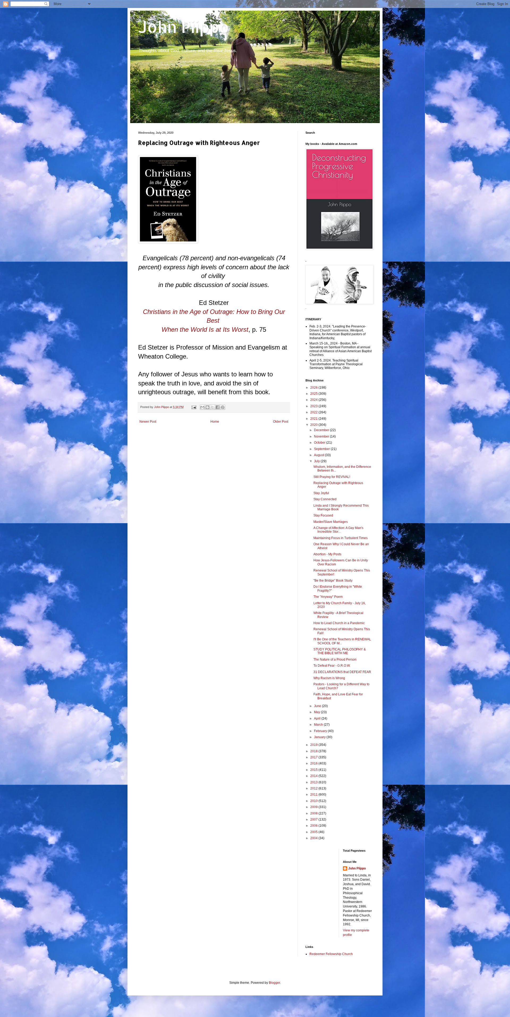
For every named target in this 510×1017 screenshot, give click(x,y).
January (320, 737)
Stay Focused (323, 515)
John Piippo (183, 26)
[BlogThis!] (207, 407)
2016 (314, 763)
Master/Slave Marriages (330, 522)
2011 (314, 794)
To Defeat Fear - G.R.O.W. (331, 665)
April (317, 718)
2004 (314, 838)
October (320, 442)
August (319, 455)
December (322, 430)
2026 (314, 387)
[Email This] (202, 407)
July (317, 461)
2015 (314, 770)
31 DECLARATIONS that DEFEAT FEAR (342, 672)
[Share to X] (212, 407)
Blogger (274, 983)
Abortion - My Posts (327, 554)
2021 (314, 419)
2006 (314, 825)
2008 (314, 813)
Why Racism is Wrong (329, 678)
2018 (314, 751)
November (322, 436)
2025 (314, 394)
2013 (314, 782)
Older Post (280, 421)
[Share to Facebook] (217, 407)
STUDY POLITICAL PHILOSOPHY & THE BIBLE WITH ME (339, 651)
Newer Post (147, 421)
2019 (314, 745)
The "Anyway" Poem (328, 597)
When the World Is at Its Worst (205, 329)
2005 (314, 832)
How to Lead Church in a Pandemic (339, 623)
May (317, 712)
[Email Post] (193, 407)
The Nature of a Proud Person (334, 659)
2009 (314, 807)
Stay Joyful (321, 493)
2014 (314, 776)
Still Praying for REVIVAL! (331, 477)
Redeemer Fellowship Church (331, 954)
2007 (314, 819)
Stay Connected (325, 499)
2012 (314, 788)
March (319, 724)
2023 (314, 406)
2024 (314, 400)
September (322, 449)
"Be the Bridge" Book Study (332, 580)
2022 (314, 412)
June (318, 706)
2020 (314, 425)
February (321, 731)
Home (214, 421)
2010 (314, 801)
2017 (314, 757)
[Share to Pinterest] (222, 407)
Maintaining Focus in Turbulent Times (340, 538)
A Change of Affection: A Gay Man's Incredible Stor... (338, 529)
